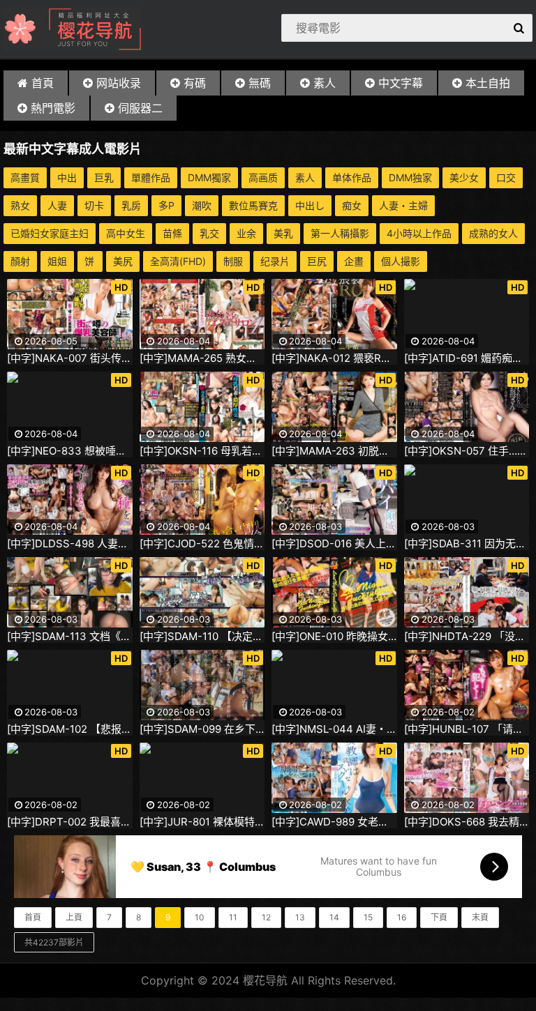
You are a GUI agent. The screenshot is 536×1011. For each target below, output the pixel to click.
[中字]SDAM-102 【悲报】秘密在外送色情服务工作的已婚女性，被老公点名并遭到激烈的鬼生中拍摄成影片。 (70, 729)
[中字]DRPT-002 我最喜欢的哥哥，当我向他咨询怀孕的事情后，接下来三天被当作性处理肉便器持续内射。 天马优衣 (70, 822)
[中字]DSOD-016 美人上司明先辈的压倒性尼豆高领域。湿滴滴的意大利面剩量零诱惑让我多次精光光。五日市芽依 (334, 544)
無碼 (259, 83)
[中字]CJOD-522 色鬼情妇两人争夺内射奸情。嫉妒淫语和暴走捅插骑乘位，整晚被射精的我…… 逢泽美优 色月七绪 (202, 544)
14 (334, 917)
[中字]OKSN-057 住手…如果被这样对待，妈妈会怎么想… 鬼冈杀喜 (467, 451)
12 (266, 917)
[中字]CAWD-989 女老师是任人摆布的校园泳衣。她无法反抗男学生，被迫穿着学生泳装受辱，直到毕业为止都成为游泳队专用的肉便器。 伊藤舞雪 (334, 822)
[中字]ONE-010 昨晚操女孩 (334, 636)
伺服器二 (140, 108)
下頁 (439, 917)
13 (300, 917)
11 (233, 917)
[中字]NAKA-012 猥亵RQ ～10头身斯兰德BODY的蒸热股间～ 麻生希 (334, 358)
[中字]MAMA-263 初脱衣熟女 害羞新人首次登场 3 (334, 451)
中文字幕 (400, 83)
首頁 (42, 83)
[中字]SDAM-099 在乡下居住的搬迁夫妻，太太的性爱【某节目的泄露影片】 (202, 729)
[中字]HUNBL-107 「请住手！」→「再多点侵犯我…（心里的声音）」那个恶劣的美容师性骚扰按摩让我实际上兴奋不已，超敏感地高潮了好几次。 (467, 729)
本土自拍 (488, 83)
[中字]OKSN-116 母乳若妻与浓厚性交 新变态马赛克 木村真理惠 (202, 451)
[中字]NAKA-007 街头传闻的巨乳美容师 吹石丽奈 (70, 358)
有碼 (195, 83)
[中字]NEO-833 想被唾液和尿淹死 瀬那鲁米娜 (70, 451)
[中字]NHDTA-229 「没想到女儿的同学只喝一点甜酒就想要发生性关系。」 (467, 636)
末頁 (480, 917)
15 (368, 917)
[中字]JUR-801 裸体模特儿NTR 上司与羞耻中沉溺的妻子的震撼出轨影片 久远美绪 (202, 822)
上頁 (74, 917)
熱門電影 (53, 108)
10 (199, 917)
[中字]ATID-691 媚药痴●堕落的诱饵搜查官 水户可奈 (467, 358)
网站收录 (118, 83)
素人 (324, 83)
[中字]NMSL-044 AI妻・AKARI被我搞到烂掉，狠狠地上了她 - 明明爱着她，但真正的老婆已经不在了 (334, 729)
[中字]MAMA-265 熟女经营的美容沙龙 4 (202, 358)
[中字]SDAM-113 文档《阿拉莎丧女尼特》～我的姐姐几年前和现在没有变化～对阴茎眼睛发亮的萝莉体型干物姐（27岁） (70, 636)
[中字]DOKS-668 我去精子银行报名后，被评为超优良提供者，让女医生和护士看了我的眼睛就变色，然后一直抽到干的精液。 (467, 822)
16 (401, 917)
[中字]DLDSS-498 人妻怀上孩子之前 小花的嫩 (70, 544)
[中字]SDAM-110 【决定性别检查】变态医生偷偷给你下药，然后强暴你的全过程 (202, 636)
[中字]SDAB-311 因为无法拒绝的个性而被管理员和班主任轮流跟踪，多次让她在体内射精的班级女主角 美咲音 (467, 544)
